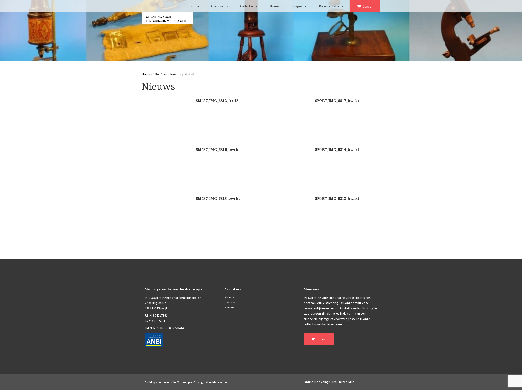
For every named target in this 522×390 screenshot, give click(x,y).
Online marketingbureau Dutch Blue (329, 382)
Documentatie (329, 6)
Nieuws (229, 307)
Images (297, 6)
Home (194, 6)
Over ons (217, 6)
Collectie (246, 6)
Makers (275, 6)
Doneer (367, 6)
